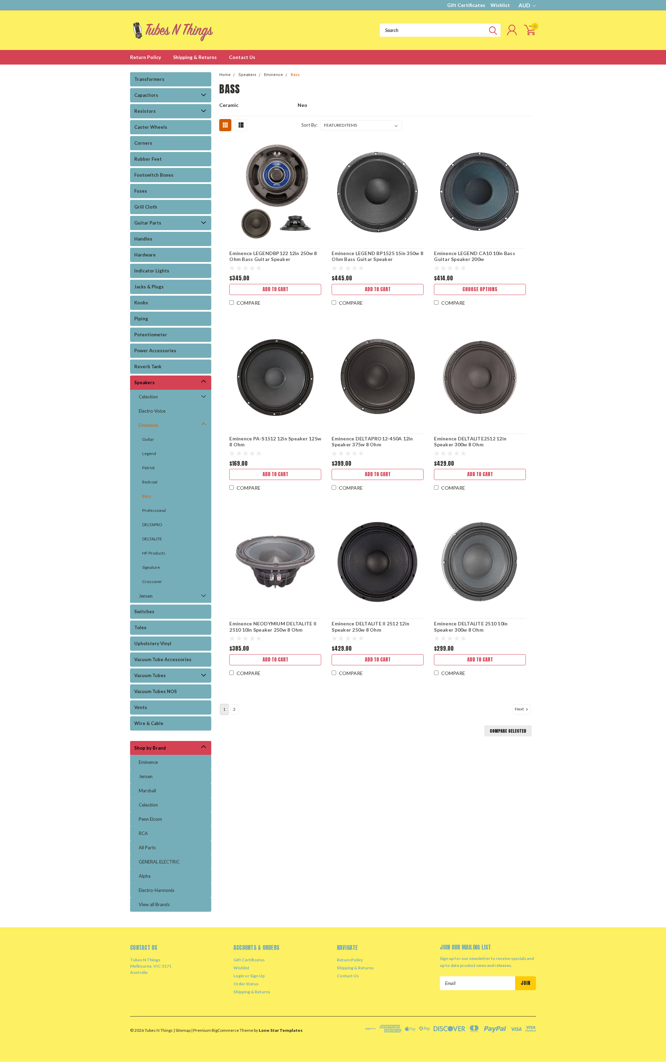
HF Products (153, 553)
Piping (141, 318)
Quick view (275, 192)
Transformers (149, 79)
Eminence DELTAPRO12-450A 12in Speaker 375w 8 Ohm (372, 442)
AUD (525, 5)
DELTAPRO (152, 524)
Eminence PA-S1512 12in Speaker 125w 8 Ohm (275, 442)
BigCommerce (225, 1030)
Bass (146, 496)
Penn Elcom (150, 819)
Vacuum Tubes (150, 675)
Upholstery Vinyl (152, 643)
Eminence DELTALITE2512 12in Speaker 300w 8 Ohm (470, 442)
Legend (149, 453)
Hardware (145, 255)
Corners (143, 143)
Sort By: (309, 125)
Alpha (145, 876)
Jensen (146, 596)
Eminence (148, 425)
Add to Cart (275, 289)
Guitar (148, 439)
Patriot (148, 467)
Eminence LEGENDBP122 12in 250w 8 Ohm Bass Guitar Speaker (273, 256)
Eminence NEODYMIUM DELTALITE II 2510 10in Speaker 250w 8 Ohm (272, 627)
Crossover (152, 581)
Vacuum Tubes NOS (155, 691)
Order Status (245, 983)
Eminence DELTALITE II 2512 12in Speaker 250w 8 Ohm (370, 627)
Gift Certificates (466, 5)
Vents (140, 707)
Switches (144, 611)
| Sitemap (181, 1030)
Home (225, 75)
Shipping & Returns (195, 57)
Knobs (141, 302)
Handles (143, 239)
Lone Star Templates (280, 1030)
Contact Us (242, 57)
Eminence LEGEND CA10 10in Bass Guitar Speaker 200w (474, 256)
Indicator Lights (151, 270)
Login (238, 975)
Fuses (140, 191)
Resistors (145, 111)
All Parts (147, 847)
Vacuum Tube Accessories (162, 659)
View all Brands (154, 904)
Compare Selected (508, 731)
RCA (143, 833)
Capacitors (146, 95)
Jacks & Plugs (149, 286)
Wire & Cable (148, 723)
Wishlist (500, 5)
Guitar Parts (147, 223)
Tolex (140, 627)
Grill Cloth (145, 207)
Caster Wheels (150, 127)
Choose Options (479, 289)
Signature (151, 567)
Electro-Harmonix (156, 890)
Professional (154, 510)
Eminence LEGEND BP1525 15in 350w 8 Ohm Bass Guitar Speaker (377, 256)
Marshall (147, 790)
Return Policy (145, 57)
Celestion (148, 396)
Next (519, 708)
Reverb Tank (147, 366)
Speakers (144, 382)
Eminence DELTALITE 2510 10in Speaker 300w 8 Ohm (470, 627)
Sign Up (257, 975)
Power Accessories (155, 350)
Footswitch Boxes (153, 175)
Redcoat (149, 481)
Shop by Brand (150, 748)
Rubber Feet (148, 159)
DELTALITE (152, 538)
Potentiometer (150, 334)
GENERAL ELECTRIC (159, 862)
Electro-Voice (152, 411)
